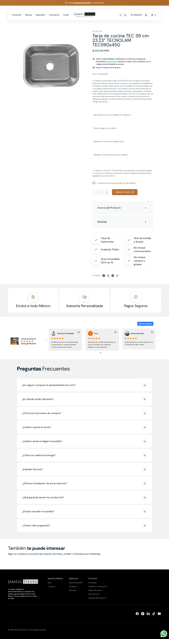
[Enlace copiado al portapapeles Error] (117, 275)
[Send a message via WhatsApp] (164, 634)
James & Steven (21, 630)
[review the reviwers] (79, 332)
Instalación (73, 586)
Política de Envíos (95, 590)
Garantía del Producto (97, 598)
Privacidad (92, 582)
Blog (49, 582)
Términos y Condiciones (97, 586)
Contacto (51, 586)
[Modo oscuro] (122, 15)
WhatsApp (112, 61)
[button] (136, 15)
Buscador (72, 590)
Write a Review (145, 324)
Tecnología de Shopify (37, 630)
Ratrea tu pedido (75, 582)
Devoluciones (93, 594)
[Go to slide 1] (100, 352)
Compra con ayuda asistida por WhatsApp (116, 183)
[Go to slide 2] (102, 352)
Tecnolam (97, 31)
